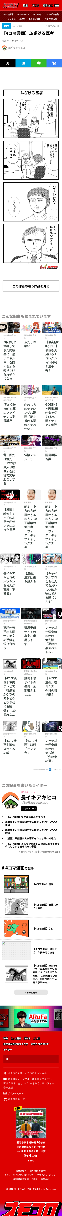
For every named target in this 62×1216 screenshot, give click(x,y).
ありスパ (23, 1083)
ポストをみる (8, 55)
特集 (25, 5)
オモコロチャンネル (35, 1073)
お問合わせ (21, 1170)
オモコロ (11, 5)
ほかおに (48, 5)
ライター (7, 1049)
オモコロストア (16, 1099)
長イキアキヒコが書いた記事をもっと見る (40, 851)
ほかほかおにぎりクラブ (15, 1044)
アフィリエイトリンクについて (18, 1174)
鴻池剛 (22, 18)
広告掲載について (38, 1170)
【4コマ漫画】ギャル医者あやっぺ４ (25, 816)
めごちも (37, 14)
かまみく (35, 1083)
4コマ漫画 (16, 1038)
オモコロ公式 (15, 1073)
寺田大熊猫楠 (50, 18)
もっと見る (32, 992)
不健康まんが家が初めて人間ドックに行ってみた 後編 (32, 823)
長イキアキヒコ (16, 47)
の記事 (18, 868)
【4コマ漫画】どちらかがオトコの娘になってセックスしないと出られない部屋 (32, 845)
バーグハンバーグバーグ (24, 1189)
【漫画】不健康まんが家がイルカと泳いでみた (30, 838)
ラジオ (27, 1038)
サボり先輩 (8, 14)
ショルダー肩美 (51, 14)
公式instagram (16, 1093)
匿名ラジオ (9, 1083)
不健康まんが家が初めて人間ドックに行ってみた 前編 (32, 832)
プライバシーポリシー (47, 1174)
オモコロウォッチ (41, 1078)
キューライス (23, 14)
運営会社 (45, 1179)
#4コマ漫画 (17, 26)
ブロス (35, 5)
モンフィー (48, 1083)
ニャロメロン (35, 18)
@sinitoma (30, 808)
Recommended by (40, 769)
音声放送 (8, 1087)
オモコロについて (40, 1044)
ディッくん (10, 18)
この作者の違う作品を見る (31, 286)
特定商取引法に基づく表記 (25, 1179)
